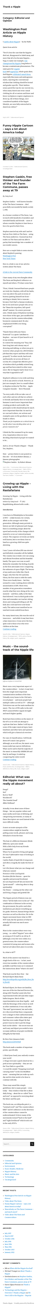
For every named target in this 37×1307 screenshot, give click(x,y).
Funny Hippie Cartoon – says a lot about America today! (18, 129)
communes (6, 471)
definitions (6, 769)
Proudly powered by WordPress (24, 1303)
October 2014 (9, 1239)
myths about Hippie (11, 42)
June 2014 (8, 1244)
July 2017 (8, 1233)
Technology (9, 1177)
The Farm (6, 475)
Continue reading (9, 629)
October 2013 (9, 1250)
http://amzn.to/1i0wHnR (12, 1042)
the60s (11, 475)
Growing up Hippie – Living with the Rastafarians (17, 487)
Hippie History (7, 469)
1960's (25, 469)
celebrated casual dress (22, 74)
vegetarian (14, 72)
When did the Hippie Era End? (21, 1268)
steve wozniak (29, 473)
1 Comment (18, 475)
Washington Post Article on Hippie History (15, 33)
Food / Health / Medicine (14, 1169)
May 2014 (8, 1247)
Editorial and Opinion (17, 117)
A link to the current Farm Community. (17, 272)
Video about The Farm (13, 1201)
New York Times (9, 259)
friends (20, 471)
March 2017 (9, 1236)
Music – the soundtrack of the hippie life (18, 648)
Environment (10, 1166)
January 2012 (9, 1252)
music (18, 769)
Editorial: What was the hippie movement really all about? (18, 780)
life (28, 471)
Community (14, 467)
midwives (6, 473)
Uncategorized (7, 168)
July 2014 (8, 1241)
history (25, 471)
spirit (16, 638)
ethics (25, 636)
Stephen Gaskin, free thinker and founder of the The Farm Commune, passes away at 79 (17, 183)
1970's (29, 469)
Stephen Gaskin (19, 473)
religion (11, 473)
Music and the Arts (8, 766)
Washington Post (9, 256)
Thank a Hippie (11, 6)
